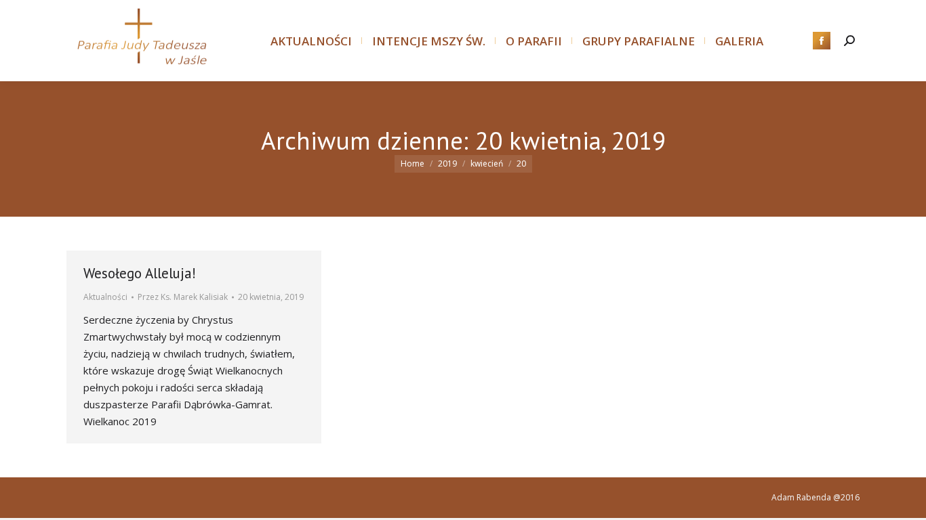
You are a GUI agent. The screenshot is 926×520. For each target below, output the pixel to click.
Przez (183, 297)
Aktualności (105, 297)
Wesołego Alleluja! (139, 273)
